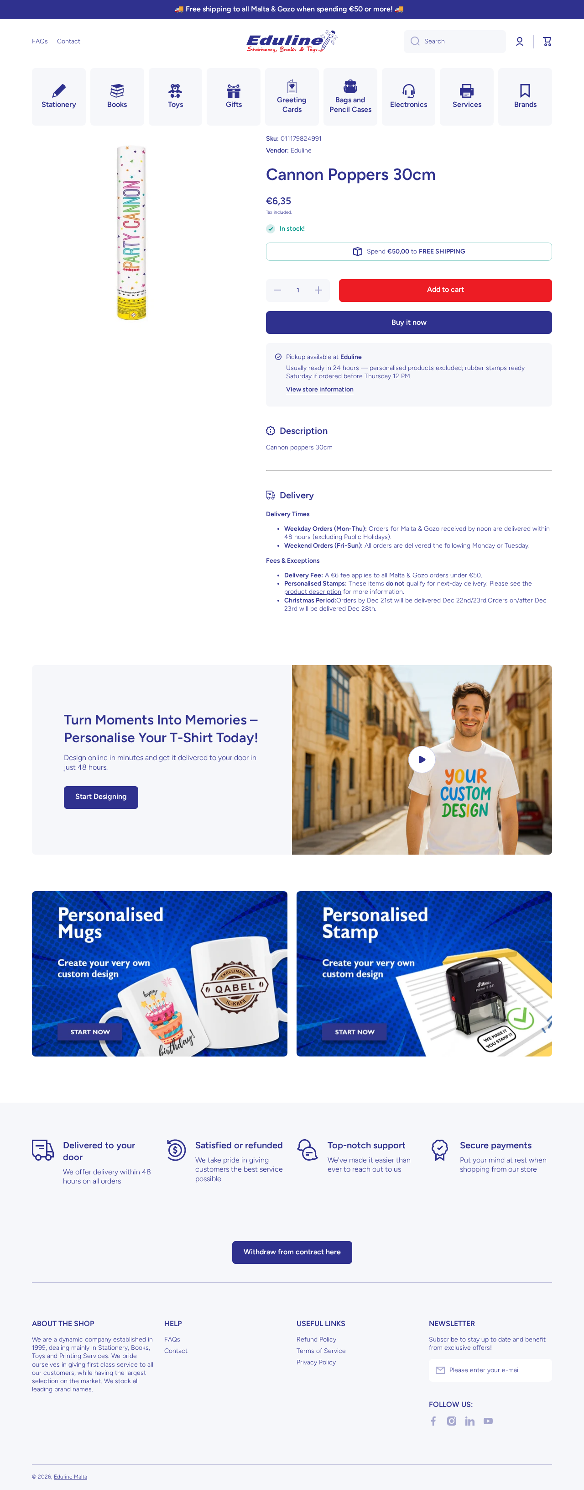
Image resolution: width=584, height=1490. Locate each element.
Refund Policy (316, 1339)
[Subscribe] (540, 1370)
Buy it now (409, 322)
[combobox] (455, 41)
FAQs (172, 1339)
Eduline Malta (70, 1477)
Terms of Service (321, 1351)
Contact (176, 1351)
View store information (320, 389)
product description (312, 592)
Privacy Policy (316, 1362)
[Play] (422, 760)
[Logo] (292, 41)
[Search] (412, 41)
